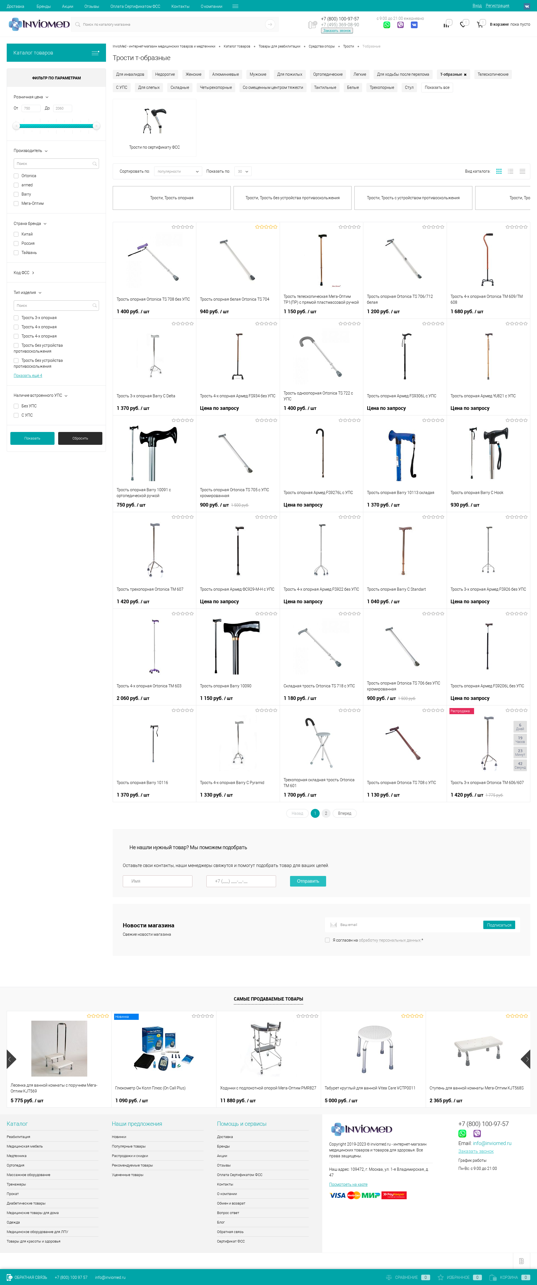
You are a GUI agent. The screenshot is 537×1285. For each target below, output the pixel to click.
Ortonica (29, 176)
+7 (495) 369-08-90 (340, 24)
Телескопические (493, 74)
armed (27, 185)
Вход (477, 5)
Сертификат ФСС (231, 1241)
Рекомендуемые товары (132, 1165)
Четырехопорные (216, 87)
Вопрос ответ (228, 1213)
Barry (26, 194)
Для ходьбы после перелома (403, 74)
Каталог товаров (33, 53)
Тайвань (29, 252)
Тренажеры (16, 1184)
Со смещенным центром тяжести (273, 87)
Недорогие (165, 74)
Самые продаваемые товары (268, 999)
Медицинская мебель (25, 1146)
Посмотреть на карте (348, 1184)
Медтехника (17, 1156)
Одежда (13, 1222)
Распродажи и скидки (130, 1156)
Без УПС (29, 406)
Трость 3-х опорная (39, 317)
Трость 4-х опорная (39, 327)
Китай (27, 234)
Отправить (308, 881)
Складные (180, 87)
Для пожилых (289, 74)
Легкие (360, 74)
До (47, 108)
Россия (28, 243)
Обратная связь (230, 1232)
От (16, 108)
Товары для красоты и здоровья (33, 1241)
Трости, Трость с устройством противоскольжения (413, 198)
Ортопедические (328, 74)
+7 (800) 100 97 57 (71, 1277)
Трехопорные (382, 87)
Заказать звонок (337, 30)
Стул (409, 87)
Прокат (13, 1194)
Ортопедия (15, 1165)
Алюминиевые (225, 74)
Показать (32, 438)
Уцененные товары (127, 1175)
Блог (221, 1222)
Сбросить (80, 438)
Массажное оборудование (28, 1175)
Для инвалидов (130, 74)
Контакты (180, 6)
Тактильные (325, 87)
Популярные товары (129, 1146)
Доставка (15, 6)
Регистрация (497, 5)
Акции (67, 6)
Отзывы (91, 6)
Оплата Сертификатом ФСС (135, 6)
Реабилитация (18, 1137)
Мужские (258, 74)
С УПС (27, 415)
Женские (193, 74)
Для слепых (149, 87)
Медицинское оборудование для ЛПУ (37, 1232)
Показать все (437, 87)
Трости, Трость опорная (172, 198)
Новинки (119, 1137)
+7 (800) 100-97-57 (340, 19)
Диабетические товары (26, 1203)
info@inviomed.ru (492, 1143)
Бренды (44, 6)
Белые (353, 87)
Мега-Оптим (33, 203)
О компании (211, 6)
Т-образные (453, 74)
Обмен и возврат (231, 1203)
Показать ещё (28, 375)
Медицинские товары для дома (33, 1213)
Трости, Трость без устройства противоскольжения (293, 198)
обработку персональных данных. (390, 940)
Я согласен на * (378, 940)
